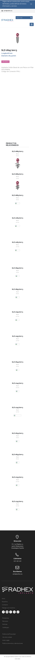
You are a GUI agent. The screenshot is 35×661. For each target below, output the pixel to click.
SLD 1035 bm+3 (17, 477)
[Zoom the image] (17, 587)
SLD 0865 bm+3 (17, 195)
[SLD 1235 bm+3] (17, 515)
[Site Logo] (7, 20)
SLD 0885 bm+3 (17, 151)
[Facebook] (3, 612)
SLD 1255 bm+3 (17, 336)
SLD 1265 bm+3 (17, 242)
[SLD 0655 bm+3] (17, 279)
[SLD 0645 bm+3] (17, 373)
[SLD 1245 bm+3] (17, 421)
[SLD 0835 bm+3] (17, 467)
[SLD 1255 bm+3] (17, 350)
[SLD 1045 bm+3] (17, 396)
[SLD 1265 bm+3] (17, 256)
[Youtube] (7, 612)
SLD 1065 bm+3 (17, 218)
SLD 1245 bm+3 (17, 407)
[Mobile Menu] (32, 24)
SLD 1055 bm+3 (17, 312)
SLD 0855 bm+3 (17, 289)
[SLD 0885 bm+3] (17, 163)
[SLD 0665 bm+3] (17, 185)
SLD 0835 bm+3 (17, 454)
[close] (31, 3)
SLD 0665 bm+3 (17, 174)
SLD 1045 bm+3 (17, 383)
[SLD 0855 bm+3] (18, 301)
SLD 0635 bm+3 (17, 433)
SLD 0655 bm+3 (17, 268)
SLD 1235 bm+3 (17, 501)
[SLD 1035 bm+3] (17, 490)
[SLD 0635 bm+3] (17, 444)
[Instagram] (10, 612)
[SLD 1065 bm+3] (17, 231)
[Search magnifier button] (31, 17)
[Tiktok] (18, 612)
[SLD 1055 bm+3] (17, 325)
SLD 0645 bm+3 (17, 362)
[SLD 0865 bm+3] (17, 207)
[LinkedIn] (14, 612)
